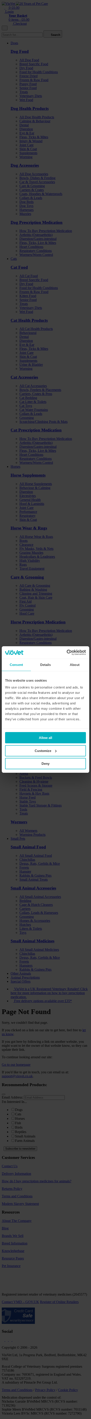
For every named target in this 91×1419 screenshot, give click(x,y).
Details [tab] (45, 665)
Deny (45, 763)
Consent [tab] (16, 665)
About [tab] (75, 665)
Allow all (45, 738)
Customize (43, 751)
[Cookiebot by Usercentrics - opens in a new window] (66, 652)
